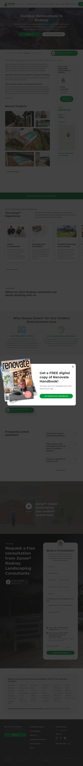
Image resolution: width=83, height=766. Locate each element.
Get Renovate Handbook (56, 396)
